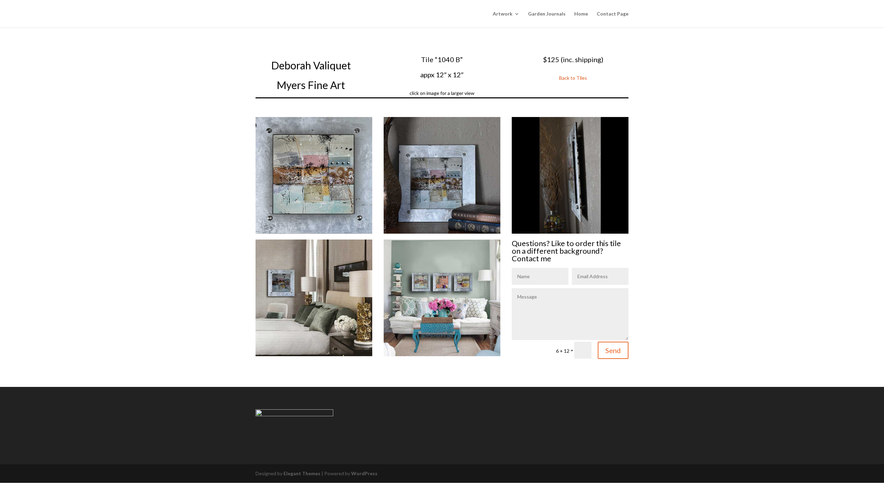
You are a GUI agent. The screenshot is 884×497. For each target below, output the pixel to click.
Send (613, 350)
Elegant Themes (302, 473)
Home (581, 14)
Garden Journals (547, 14)
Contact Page (612, 14)
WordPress (364, 473)
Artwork (502, 14)
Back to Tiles (573, 78)
